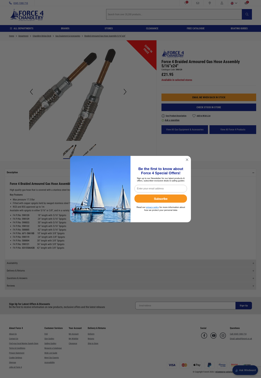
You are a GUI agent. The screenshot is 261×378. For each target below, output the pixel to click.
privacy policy (152, 207)
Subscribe (161, 198)
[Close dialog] (187, 159)
